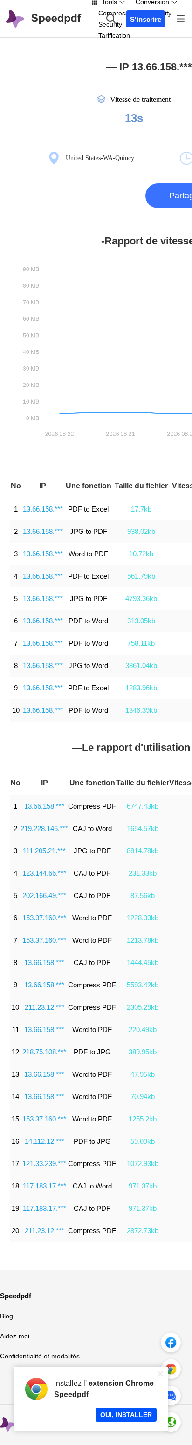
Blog (6, 1316)
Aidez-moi (14, 1336)
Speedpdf (15, 1296)
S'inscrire (145, 19)
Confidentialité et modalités (40, 1356)
